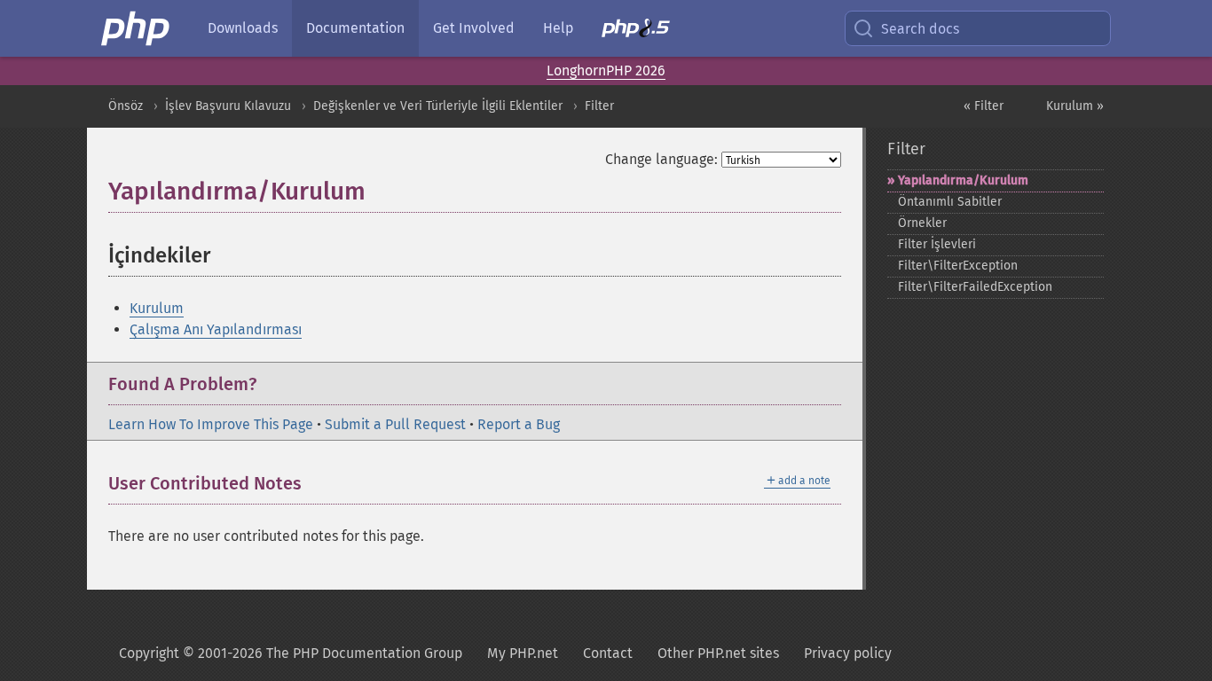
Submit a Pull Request (395, 424)
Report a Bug (518, 424)
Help (558, 28)
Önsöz (125, 106)
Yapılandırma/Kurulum (963, 180)
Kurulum (157, 308)
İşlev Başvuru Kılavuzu (228, 106)
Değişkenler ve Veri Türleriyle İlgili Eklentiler (438, 106)
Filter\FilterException (958, 265)
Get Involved (474, 28)
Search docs (920, 28)
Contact (608, 653)
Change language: (661, 159)
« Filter (983, 106)
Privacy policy (848, 653)
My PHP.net (522, 653)
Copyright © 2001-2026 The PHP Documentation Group (290, 653)
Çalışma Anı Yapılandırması (216, 329)
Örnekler (922, 223)
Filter (599, 106)
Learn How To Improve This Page (210, 424)
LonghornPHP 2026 (606, 70)
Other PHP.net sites (718, 653)
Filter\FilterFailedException (975, 286)
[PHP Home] (136, 28)
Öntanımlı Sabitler (950, 201)
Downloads (243, 28)
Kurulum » (1075, 106)
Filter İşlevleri (937, 244)
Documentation (355, 28)
